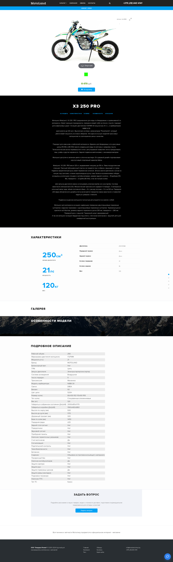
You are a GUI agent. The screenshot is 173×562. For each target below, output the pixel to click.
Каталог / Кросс (86, 8)
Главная (86, 547)
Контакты (91, 3)
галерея (86, 113)
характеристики (76, 113)
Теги (84, 552)
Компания (73, 3)
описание (109, 113)
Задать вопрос (87, 510)
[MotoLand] (38, 3)
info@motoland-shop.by (133, 547)
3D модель (64, 113)
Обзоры (82, 3)
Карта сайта (100, 552)
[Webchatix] (167, 556)
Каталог (63, 3)
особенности (98, 113)
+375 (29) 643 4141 (132, 3)
